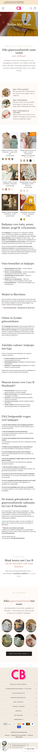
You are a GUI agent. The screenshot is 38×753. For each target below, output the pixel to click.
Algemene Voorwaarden (18, 735)
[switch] (4, 749)
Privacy (7, 735)
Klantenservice (18, 693)
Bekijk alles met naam (17, 653)
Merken (18, 711)
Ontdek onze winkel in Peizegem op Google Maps (17, 530)
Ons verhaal (18, 702)
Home (15, 20)
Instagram (25, 511)
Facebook (26, 514)
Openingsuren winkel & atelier (18, 688)
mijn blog (12, 521)
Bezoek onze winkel (18, 684)
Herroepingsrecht (18, 697)
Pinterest (4, 516)
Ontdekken (18, 715)
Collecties (21, 20)
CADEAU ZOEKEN (18, 706)
